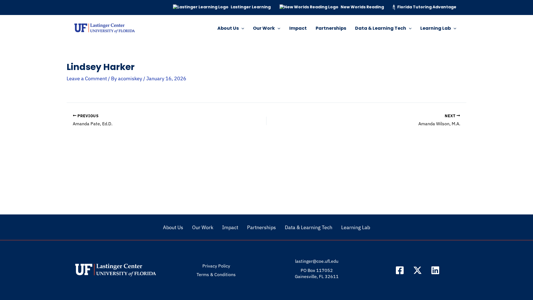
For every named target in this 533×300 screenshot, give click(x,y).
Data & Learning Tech (380, 28)
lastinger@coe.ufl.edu (316, 261)
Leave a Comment (87, 78)
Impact (298, 28)
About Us (228, 28)
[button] (241, 28)
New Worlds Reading (362, 7)
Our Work (264, 28)
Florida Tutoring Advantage (426, 7)
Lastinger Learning (251, 7)
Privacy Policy (216, 266)
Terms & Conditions (216, 274)
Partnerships (331, 28)
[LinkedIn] (435, 270)
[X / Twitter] (417, 270)
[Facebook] (399, 270)
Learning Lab (435, 28)
